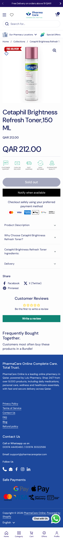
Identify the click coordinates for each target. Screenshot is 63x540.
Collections (19, 41)
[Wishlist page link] (11, 15)
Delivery (9, 263)
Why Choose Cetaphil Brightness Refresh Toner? (24, 237)
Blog (5, 421)
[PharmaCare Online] (34, 14)
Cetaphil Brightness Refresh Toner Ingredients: (25, 251)
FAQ (5, 417)
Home (6, 41)
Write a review (31, 318)
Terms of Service (12, 408)
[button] (20, 34)
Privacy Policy (10, 403)
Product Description (17, 225)
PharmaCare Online (35, 512)
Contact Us (9, 412)
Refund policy (10, 426)
